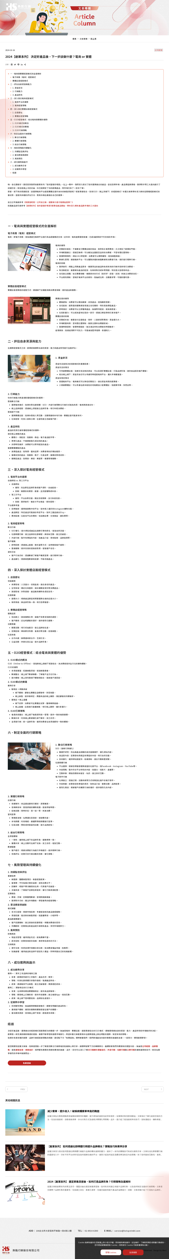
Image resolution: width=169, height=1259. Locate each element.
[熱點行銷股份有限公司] (18, 6)
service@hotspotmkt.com (127, 1231)
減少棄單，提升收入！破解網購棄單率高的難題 (73, 1111)
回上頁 (94, 39)
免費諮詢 (27, 1063)
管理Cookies (110, 1252)
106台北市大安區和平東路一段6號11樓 (54, 1231)
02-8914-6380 (91, 1231)
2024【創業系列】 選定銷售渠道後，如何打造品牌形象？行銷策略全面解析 (89, 1181)
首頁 (74, 39)
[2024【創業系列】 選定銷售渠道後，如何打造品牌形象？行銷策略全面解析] (25, 1192)
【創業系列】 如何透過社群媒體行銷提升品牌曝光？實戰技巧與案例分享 (87, 1146)
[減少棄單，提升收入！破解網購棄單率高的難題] (25, 1122)
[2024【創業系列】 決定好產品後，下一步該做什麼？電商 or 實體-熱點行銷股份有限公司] (11, 64)
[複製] (25, 64)
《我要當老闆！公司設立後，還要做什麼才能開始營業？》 (48, 202)
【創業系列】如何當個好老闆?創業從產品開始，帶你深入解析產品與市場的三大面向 (61, 205)
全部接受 (133, 1252)
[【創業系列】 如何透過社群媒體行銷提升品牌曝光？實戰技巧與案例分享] (25, 1157)
